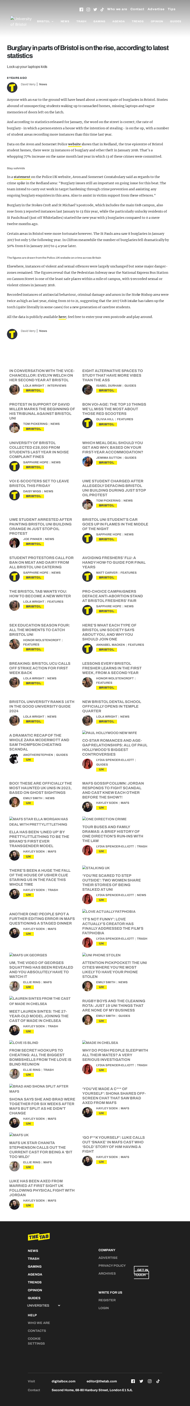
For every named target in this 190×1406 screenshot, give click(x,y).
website (75, 144)
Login (103, 1308)
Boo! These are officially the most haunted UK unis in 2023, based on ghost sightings (40, 788)
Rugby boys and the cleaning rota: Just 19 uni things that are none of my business (113, 1005)
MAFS (125, 803)
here (62, 317)
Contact (137, 9)
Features (125, 419)
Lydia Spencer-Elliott (115, 760)
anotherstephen (38, 755)
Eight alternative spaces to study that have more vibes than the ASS (112, 375)
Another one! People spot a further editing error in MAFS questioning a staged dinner (42, 918)
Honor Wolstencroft (42, 640)
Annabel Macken (110, 644)
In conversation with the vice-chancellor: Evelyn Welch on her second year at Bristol (41, 375)
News (65, 21)
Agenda (118, 21)
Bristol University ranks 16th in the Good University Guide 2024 (41, 706)
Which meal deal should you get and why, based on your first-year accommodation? (112, 447)
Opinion (157, 21)
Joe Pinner (32, 539)
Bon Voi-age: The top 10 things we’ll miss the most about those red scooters (114, 409)
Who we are (117, 9)
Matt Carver (106, 572)
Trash (81, 21)
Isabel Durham (108, 385)
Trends (138, 21)
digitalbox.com (63, 1381)
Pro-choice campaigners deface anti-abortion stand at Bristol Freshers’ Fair (112, 596)
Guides (175, 21)
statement (22, 177)
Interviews (56, 385)
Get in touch (141, 1272)
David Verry (28, 84)
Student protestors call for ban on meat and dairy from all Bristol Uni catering (41, 562)
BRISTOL (33, 390)
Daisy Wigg (32, 491)
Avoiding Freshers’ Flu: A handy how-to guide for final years (114, 562)
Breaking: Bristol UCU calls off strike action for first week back (39, 668)
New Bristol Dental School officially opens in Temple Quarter (111, 706)
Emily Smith (32, 798)
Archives (107, 1273)
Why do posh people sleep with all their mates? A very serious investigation (115, 1055)
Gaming (99, 21)
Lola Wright (33, 385)
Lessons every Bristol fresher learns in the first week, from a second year (112, 668)
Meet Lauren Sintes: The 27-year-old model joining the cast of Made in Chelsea (39, 1016)
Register (107, 1300)
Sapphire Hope (35, 462)
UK (28, 759)
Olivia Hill (105, 419)
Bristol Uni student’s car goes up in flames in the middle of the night (115, 524)
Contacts (37, 1331)
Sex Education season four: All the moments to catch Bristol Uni (39, 629)
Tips (172, 9)
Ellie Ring (31, 982)
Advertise (156, 9)
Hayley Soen (107, 803)
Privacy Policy (112, 1265)
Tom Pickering (35, 424)
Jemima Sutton (109, 457)
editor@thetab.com (102, 1381)
